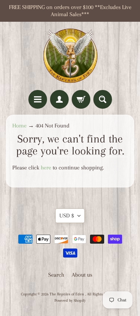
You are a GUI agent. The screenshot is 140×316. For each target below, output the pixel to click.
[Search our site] (102, 99)
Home (19, 125)
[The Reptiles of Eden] (70, 56)
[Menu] (37, 99)
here (46, 167)
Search (56, 274)
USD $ (66, 215)
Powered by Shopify (70, 300)
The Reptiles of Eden (67, 294)
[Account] (59, 99)
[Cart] (81, 99)
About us (82, 274)
